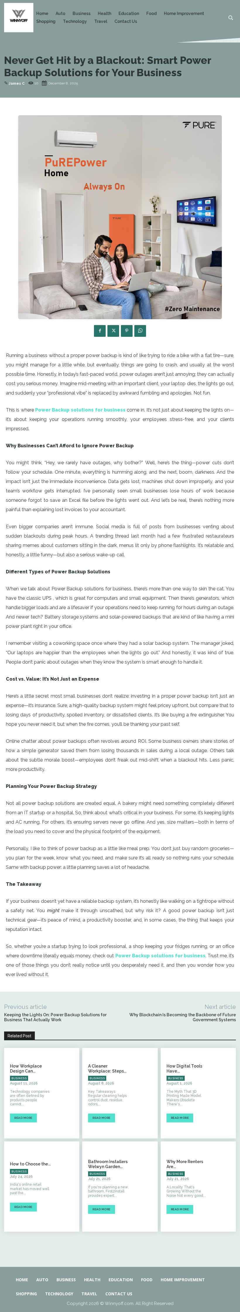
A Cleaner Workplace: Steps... (107, 1068)
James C (17, 83)
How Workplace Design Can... (26, 1068)
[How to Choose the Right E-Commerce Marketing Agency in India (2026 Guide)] (68, 1186)
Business (19, 1078)
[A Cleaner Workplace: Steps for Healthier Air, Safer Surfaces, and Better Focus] (146, 1093)
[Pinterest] (127, 331)
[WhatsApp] (140, 331)
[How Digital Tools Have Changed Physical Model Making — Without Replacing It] (224, 1093)
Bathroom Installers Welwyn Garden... (108, 1164)
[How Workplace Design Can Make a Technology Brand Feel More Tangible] (68, 1093)
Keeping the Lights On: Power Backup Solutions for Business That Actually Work (55, 1017)
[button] (230, 17)
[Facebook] (100, 331)
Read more (23, 1117)
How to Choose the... (30, 1164)
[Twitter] (113, 331)
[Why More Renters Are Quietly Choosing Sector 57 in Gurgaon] (224, 1186)
